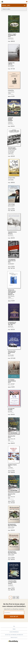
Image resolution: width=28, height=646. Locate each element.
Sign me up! (14, 616)
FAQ (14, 626)
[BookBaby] (2, 1)
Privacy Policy (14, 637)
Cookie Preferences (14, 631)
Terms (14, 629)
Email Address (7, 612)
